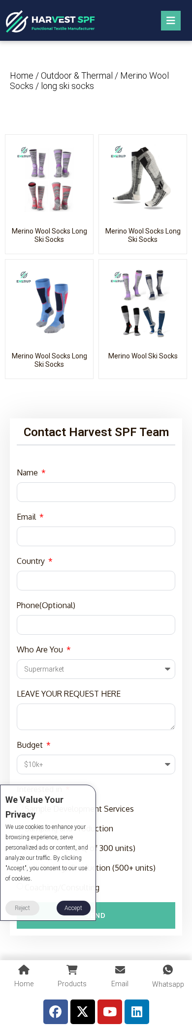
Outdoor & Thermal (77, 75)
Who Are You (41, 649)
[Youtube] (109, 1012)
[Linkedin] (137, 1012)
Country (32, 561)
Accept (73, 908)
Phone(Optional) (46, 605)
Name (28, 472)
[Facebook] (55, 1012)
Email (27, 517)
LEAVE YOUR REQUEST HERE (69, 694)
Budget (31, 745)
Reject (22, 908)
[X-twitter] (82, 1012)
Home (21, 75)
